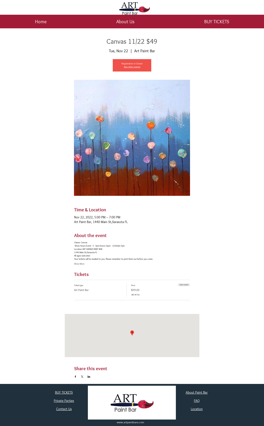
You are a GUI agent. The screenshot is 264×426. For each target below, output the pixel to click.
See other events (132, 67)
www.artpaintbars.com (130, 422)
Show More (79, 264)
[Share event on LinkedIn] (89, 377)
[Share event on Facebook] (75, 377)
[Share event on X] (82, 377)
